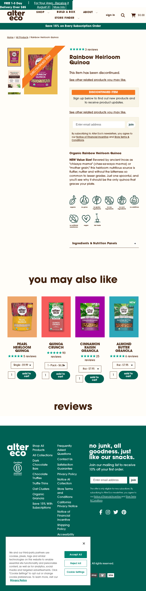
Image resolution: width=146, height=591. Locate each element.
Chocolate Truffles (40, 476)
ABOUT (88, 12)
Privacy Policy (67, 474)
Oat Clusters (41, 489)
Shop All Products (39, 448)
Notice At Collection (64, 481)
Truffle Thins (40, 483)
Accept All (76, 554)
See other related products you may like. (97, 80)
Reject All (75, 563)
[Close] (84, 543)
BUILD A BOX (66, 12)
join (131, 124)
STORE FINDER (64, 18)
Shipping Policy (63, 527)
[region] (48, 560)
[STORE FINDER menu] (78, 18)
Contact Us (64, 459)
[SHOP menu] (48, 12)
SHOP (40, 12)
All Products (22, 37)
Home (10, 37)
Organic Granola (38, 496)
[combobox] (22, 365)
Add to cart (26, 375)
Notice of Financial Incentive (92, 137)
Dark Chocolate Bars (40, 464)
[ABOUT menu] (96, 12)
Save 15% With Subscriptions (43, 506)
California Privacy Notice (67, 504)
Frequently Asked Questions (64, 450)
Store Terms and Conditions (65, 493)
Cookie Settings (76, 572)
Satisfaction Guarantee (65, 467)
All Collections (43, 455)
